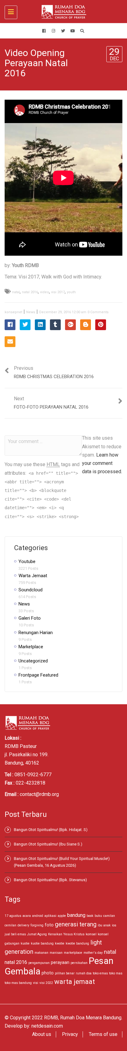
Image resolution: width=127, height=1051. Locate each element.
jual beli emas (15, 934)
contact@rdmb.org (39, 794)
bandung (76, 915)
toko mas (115, 973)
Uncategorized (33, 661)
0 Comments (98, 312)
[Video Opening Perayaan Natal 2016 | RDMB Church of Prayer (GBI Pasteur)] (61, 11)
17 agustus (13, 916)
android (37, 916)
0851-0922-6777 (32, 774)
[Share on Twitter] (25, 324)
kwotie (59, 943)
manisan (56, 953)
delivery (23, 925)
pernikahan (79, 963)
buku (98, 916)
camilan (109, 916)
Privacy (70, 1034)
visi (35, 983)
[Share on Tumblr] (55, 324)
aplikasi (50, 916)
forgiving (37, 925)
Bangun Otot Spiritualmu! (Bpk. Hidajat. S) (51, 829)
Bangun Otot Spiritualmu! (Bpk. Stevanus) (50, 879)
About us (41, 1034)
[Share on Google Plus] (70, 324)
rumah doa (84, 973)
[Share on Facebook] (10, 324)
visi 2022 (46, 983)
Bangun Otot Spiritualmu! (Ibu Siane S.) (48, 844)
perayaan (60, 962)
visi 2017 (58, 292)
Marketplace (30, 646)
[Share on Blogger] (85, 324)
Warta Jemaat (32, 575)
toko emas (100, 973)
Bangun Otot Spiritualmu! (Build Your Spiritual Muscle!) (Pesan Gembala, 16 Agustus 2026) (62, 862)
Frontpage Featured (38, 675)
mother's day (93, 953)
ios (114, 925)
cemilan (10, 925)
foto (49, 924)
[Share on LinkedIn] (40, 324)
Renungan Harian (35, 632)
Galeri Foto (29, 618)
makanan (41, 953)
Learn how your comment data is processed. (102, 463)
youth (71, 292)
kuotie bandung (42, 943)
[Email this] (10, 341)
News (30, 312)
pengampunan (39, 963)
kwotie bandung (77, 943)
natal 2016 (30, 292)
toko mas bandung (18, 983)
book (90, 916)
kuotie (25, 943)
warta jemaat (74, 981)
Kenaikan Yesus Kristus (66, 934)
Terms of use (103, 1034)
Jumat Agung (37, 934)
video (44, 292)
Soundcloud (30, 590)
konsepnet (13, 312)
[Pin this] (100, 324)
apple (62, 916)
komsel (91, 934)
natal (16, 292)
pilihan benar (65, 973)
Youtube (26, 561)
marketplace (73, 953)
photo (48, 972)
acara (27, 916)
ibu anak (104, 925)
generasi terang (75, 924)
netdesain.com (47, 1026)
